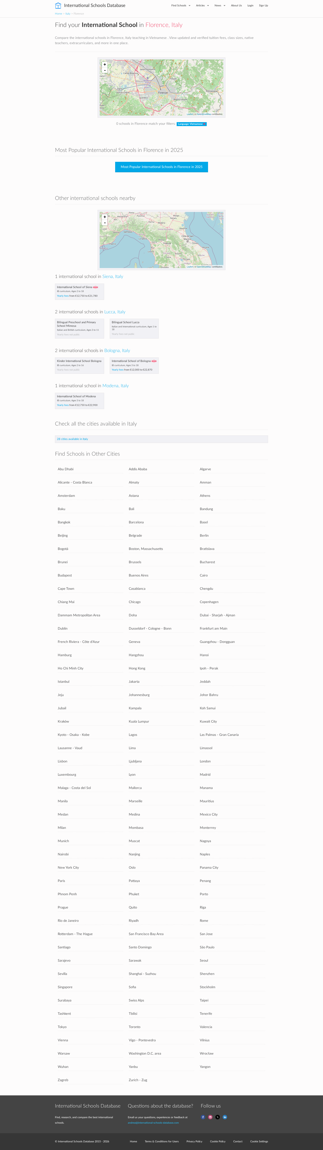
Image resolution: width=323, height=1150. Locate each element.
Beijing (63, 535)
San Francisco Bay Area (146, 934)
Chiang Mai (66, 602)
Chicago (135, 602)
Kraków (63, 721)
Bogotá (63, 548)
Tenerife (206, 1013)
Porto (204, 894)
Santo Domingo (140, 947)
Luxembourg (67, 774)
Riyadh (134, 920)
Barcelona (136, 522)
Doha (133, 615)
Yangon (205, 1066)
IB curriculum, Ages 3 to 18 (125, 365)
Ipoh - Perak (209, 668)
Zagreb (63, 1080)
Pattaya (134, 881)
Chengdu (206, 588)
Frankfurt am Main (213, 628)
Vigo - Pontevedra (142, 1040)
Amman (205, 482)
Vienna (63, 1040)
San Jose (206, 934)
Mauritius (207, 801)
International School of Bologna (131, 361)
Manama (206, 788)
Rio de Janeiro (68, 920)
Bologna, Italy (117, 350)
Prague (63, 907)
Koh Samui (208, 708)
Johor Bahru (209, 695)
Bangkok (64, 522)
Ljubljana (135, 761)
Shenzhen (207, 973)
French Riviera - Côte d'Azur (79, 641)
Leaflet (190, 113)
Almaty (134, 482)
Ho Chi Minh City (70, 668)
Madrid (205, 774)
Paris (61, 881)
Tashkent (64, 1013)
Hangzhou (136, 655)
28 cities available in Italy (72, 439)
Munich (63, 841)
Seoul (204, 960)
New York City (68, 867)
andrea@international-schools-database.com (153, 1122)
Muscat (134, 841)
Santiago (64, 947)
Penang (205, 881)
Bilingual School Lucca (125, 322)
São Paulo (207, 947)
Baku (61, 509)
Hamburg (65, 655)
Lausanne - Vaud (70, 748)
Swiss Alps (136, 1000)
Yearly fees (77, 296)
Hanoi (204, 655)
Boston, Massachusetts (146, 548)
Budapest (65, 575)
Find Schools (179, 5)
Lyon (132, 774)
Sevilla (62, 973)
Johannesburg (139, 695)
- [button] (105, 70)
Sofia (132, 987)
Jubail (62, 708)
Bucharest (207, 562)
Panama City (209, 867)
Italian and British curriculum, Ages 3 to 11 (78, 330)
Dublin (62, 628)
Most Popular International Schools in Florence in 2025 (161, 167)
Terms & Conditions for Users (162, 1141)
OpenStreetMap (204, 113)
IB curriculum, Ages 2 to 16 (70, 365)
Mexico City (209, 814)
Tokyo (62, 1027)
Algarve (205, 469)
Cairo (204, 575)
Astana (134, 495)
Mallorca (135, 788)
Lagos (133, 734)
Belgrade (135, 535)
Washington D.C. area (145, 1053)
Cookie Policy (217, 1141)
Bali (131, 509)
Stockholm (207, 987)
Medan (63, 814)
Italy (67, 13)
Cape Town (66, 588)
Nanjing (134, 854)
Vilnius (205, 1040)
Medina (134, 814)
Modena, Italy (115, 386)
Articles (200, 5)
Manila (63, 801)
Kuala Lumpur (139, 721)
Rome (204, 920)
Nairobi (63, 854)
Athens (205, 495)
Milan (62, 827)
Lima (132, 748)
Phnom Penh (67, 894)
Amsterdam (66, 495)
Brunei (63, 562)
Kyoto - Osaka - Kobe (74, 734)
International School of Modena (76, 396)
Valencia (206, 1027)
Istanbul (63, 681)
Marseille (135, 801)
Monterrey (208, 827)
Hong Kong (137, 668)
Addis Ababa (138, 469)
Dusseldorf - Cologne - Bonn (150, 628)
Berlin (204, 535)
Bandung (206, 509)
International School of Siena (74, 287)
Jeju (61, 695)
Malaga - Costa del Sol (74, 788)
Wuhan (63, 1066)
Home (58, 13)
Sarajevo (64, 960)
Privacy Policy (194, 1141)
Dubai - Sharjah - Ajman (217, 615)
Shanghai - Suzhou (142, 973)
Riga (203, 907)
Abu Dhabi (65, 469)
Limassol (206, 748)
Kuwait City (208, 721)
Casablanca (137, 588)
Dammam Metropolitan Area (79, 615)
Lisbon (62, 761)
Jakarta (134, 681)
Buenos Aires (138, 575)
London (205, 761)
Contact (237, 1141)
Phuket (134, 894)
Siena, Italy (112, 276)
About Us (236, 5)
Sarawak (135, 960)
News (218, 5)
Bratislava (207, 548)
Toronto (134, 1027)
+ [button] (105, 64)
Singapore (65, 987)
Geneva (134, 641)
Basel (204, 522)
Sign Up (263, 5)
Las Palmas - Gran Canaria (219, 734)
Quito (133, 907)
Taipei (204, 1000)
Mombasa (136, 827)
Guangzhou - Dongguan (217, 641)
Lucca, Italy (114, 312)
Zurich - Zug (138, 1080)
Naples (205, 854)
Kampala (135, 708)
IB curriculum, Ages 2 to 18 (70, 291)
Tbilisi (133, 1013)
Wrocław (206, 1053)
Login (250, 5)
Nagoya (205, 841)
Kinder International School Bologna (79, 361)
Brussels (135, 562)
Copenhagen (209, 602)
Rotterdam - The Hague (75, 934)
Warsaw (64, 1053)
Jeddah (205, 681)
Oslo (132, 867)
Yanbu (133, 1066)
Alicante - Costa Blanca (75, 482)
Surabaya (64, 1000)
